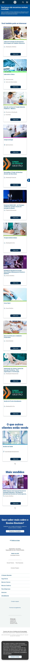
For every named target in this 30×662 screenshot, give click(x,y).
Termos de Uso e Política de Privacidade (15, 631)
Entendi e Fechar (15, 656)
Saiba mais (15, 54)
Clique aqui (12, 618)
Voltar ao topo (15, 540)
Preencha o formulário (15, 531)
